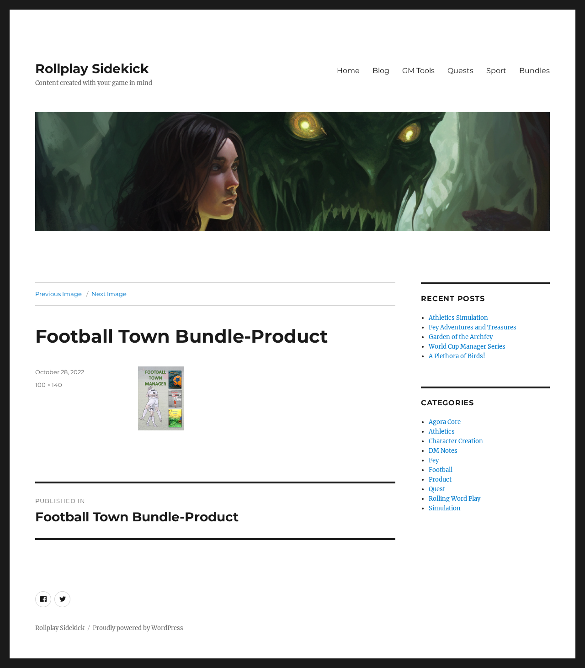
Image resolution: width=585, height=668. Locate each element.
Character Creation (456, 441)
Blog (380, 70)
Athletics (442, 431)
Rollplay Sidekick (92, 68)
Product (440, 479)
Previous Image (58, 293)
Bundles (534, 70)
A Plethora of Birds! (457, 356)
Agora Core (445, 422)
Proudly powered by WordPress (138, 628)
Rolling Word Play (454, 499)
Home (348, 70)
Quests (460, 70)
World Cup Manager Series (467, 346)
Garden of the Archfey (461, 337)
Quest (437, 489)
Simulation (445, 508)
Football (440, 470)
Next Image (109, 293)
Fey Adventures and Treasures (472, 327)
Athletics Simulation (458, 318)
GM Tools (418, 70)
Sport (496, 70)
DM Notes (443, 451)
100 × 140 (48, 384)
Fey (434, 460)
